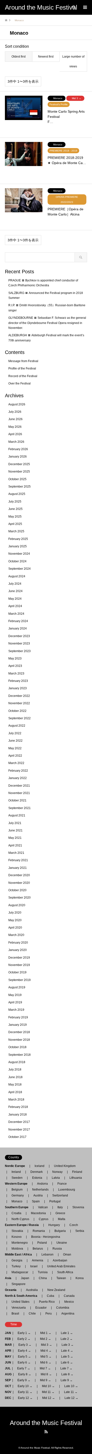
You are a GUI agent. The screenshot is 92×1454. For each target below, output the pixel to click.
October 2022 (17, 711)
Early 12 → (25, 1398)
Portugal (55, 1201)
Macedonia (38, 1213)
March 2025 (16, 531)
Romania (39, 1231)
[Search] (73, 7)
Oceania (12, 1290)
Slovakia (17, 1231)
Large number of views (73, 61)
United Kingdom (65, 1166)
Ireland (16, 1172)
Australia (32, 1290)
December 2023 (19, 636)
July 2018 (14, 1069)
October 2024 (17, 561)
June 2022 (15, 740)
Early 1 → (24, 1333)
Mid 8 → (46, 1374)
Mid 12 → (48, 1398)
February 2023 (18, 681)
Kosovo (17, 1237)
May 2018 (15, 1084)
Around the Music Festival (46, 1422)
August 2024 (16, 576)
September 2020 (19, 897)
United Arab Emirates (61, 1266)
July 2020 (14, 912)
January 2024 (17, 628)
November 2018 (19, 1039)
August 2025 (16, 494)
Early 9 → (23, 1380)
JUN (8, 1362)
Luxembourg (66, 1189)
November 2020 (19, 883)
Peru (48, 1313)
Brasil (15, 1313)
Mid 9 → (45, 1380)
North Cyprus (20, 1219)
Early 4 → (24, 1350)
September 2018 (19, 1054)
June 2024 (15, 591)
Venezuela (19, 1307)
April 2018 (15, 1092)
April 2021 (15, 845)
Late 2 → (67, 1339)
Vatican (43, 1207)
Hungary (54, 1225)
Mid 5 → (46, 1356)
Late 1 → (67, 1333)
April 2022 (15, 755)
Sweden (17, 1177)
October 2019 (17, 972)
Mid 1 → (45, 1333)
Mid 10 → (48, 1386)
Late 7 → (66, 1368)
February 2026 (18, 449)
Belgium (17, 1189)
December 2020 (19, 875)
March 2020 (16, 935)
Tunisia (43, 1272)
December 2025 (19, 464)
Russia (57, 1248)
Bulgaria (60, 1231)
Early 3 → (24, 1345)
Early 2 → (23, 1339)
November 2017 (19, 1129)
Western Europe (17, 1183)
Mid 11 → (48, 1392)
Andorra (42, 1183)
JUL (8, 1368)
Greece (60, 1213)
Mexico (69, 1301)
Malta (61, 1219)
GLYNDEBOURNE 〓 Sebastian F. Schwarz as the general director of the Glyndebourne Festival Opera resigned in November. (47, 323)
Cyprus (43, 1219)
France (62, 1183)
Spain (36, 1201)
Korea (80, 1278)
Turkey (16, 1266)
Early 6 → (24, 1362)
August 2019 (16, 987)
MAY (8, 1356)
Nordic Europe (16, 1166)
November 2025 (19, 471)
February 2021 (18, 860)
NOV (8, 1392)
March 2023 (16, 673)
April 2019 (15, 1002)
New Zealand (56, 1290)
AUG (8, 1374)
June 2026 (15, 419)
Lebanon (47, 1254)
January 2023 (17, 688)
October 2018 (17, 1047)
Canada (69, 1296)
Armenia (37, 1260)
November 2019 (19, 965)
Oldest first (19, 56)
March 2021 (16, 853)
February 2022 (18, 770)
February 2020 (18, 942)
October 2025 (17, 479)
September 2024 (19, 568)
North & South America (22, 1296)
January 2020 (17, 950)
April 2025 (15, 524)
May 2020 (15, 920)
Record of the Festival (22, 376)
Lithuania (75, 1177)
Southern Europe (18, 1207)
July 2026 (14, 411)
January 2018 (17, 1114)
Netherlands (40, 1189)
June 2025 (15, 509)
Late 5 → (67, 1356)
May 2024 (15, 598)
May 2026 (15, 427)
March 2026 (16, 442)
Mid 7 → (45, 1368)
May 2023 (15, 658)
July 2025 (14, 501)
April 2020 (15, 927)
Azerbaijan (60, 1260)
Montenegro (20, 1242)
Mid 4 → (46, 1350)
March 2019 (16, 1009)
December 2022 (19, 696)
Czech (73, 1225)
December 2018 (19, 1032)
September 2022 (19, 718)
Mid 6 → (45, 1362)
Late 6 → (67, 1362)
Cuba (50, 1296)
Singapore (18, 1284)
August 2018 (16, 1062)
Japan (25, 1278)
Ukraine (61, 1242)
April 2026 (15, 434)
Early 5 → (24, 1356)
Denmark (36, 1172)
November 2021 (19, 793)
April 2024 (15, 606)
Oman (67, 1254)
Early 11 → (25, 1392)
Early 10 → (25, 1386)
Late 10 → (71, 1386)
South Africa (65, 1272)
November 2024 (19, 553)
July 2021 (14, 823)
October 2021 (17, 800)
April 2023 (15, 666)
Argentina (66, 1313)
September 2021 (19, 808)
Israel (33, 1266)
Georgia (17, 1260)
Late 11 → (70, 1392)
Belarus (38, 1248)
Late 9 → (67, 1380)
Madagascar (20, 1272)
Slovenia (78, 1207)
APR (8, 1350)
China (43, 1278)
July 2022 (14, 733)
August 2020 (16, 905)
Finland (77, 1172)
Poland (42, 1242)
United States (20, 1301)
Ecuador (41, 1307)
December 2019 (19, 957)
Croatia (16, 1213)
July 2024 (14, 583)
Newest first (45, 56)
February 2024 (18, 621)
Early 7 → (23, 1368)
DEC (8, 1398)
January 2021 (17, 868)
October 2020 (17, 890)
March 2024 (16, 613)
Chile (32, 1313)
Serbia (79, 1231)
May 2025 (15, 516)
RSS (46, 1431)
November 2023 (19, 643)
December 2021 (19, 785)
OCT (8, 1386)
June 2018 (15, 1077)
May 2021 (15, 838)
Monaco (17, 1201)
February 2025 (18, 539)
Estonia (37, 1177)
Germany (18, 1195)
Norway (57, 1172)
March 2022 (16, 763)
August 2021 (16, 815)
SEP (8, 1380)
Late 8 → (67, 1374)
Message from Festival (23, 361)
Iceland (39, 1166)
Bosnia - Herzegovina (45, 1237)
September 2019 (19, 980)
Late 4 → (67, 1350)
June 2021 (15, 830)
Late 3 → (68, 1345)
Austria (38, 1195)
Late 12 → (71, 1398)
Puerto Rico (47, 1301)
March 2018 (16, 1099)
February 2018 (18, 1107)
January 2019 (17, 1024)
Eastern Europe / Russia (23, 1225)
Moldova (17, 1248)
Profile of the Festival (22, 368)
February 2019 (18, 1017)
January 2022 (17, 778)
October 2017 (17, 1137)
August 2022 (16, 725)
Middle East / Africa (20, 1254)
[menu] (84, 7)
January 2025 (17, 546)
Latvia (56, 1177)
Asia (9, 1278)
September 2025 (19, 486)
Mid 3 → (46, 1345)
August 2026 (16, 404)
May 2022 (15, 748)
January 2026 (17, 456)
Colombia (62, 1307)
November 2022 (19, 703)
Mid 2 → (45, 1339)
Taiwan (61, 1278)
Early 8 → (24, 1374)
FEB (8, 1339)
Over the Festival (19, 383)
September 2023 (19, 651)
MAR (8, 1345)
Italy (60, 1207)
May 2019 (15, 995)
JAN (8, 1333)
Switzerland (60, 1195)
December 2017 (19, 1122)
